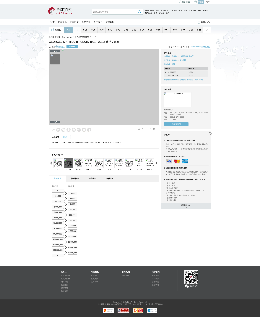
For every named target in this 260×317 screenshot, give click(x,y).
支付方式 (110, 178)
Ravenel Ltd (67, 37)
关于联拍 (98, 22)
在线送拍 (64, 285)
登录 (183, 2)
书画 (147, 10)
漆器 (185, 10)
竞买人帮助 (65, 275)
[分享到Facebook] (89, 130)
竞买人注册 (65, 279)
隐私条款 (155, 279)
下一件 (152, 129)
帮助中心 (205, 22)
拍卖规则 (92, 178)
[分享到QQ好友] (68, 130)
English (207, 2)
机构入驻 (94, 279)
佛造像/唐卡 (165, 10)
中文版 (200, 2)
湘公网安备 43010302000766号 (110, 304)
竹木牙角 (192, 10)
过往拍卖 (64, 288)
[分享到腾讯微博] (79, 130)
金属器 (174, 10)
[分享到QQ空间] (74, 130)
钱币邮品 (148, 13)
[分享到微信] (63, 130)
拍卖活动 (62, 22)
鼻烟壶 (205, 10)
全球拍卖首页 (54, 37)
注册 (188, 2)
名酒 (155, 13)
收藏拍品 (61, 47)
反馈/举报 (155, 285)
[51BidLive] (60, 11)
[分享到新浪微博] (58, 130)
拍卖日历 (74, 22)
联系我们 (155, 282)
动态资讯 (86, 22)
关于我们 (155, 275)
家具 (180, 10)
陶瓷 (152, 10)
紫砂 (199, 10)
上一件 (141, 129)
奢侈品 (161, 13)
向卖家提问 (176, 124)
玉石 (157, 10)
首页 (52, 22)
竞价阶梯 (57, 178)
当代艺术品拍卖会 (82, 37)
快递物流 (75, 178)
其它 (167, 13)
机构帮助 (94, 275)
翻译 (65, 137)
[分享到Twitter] (84, 130)
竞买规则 (110, 22)
